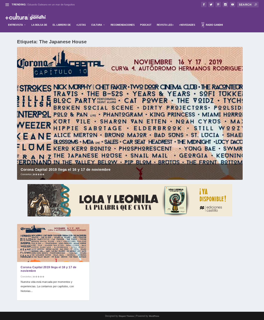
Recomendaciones (123, 25)
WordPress (154, 316)
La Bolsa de (39, 25)
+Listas (81, 25)
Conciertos (26, 174)
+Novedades (187, 25)
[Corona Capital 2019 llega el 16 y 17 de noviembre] (53, 243)
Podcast (145, 25)
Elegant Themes (126, 316)
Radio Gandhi (214, 25)
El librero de (62, 25)
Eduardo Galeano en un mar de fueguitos (51, 4)
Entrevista (15, 25)
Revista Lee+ (165, 25)
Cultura (96, 25)
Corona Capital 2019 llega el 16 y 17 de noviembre (66, 170)
